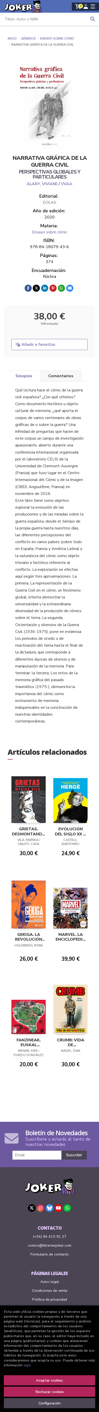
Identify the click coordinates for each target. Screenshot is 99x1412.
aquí (27, 1365)
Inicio (12, 39)
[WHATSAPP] (67, 1208)
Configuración (50, 1403)
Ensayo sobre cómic (57, 39)
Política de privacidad (49, 1299)
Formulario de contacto (49, 1254)
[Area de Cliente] (86, 6)
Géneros (29, 39)
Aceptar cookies (49, 1380)
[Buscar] (92, 19)
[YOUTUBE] (58, 1208)
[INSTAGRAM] (40, 1208)
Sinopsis (23, 376)
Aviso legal (49, 1281)
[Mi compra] (78, 7)
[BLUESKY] (49, 1208)
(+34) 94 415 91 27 (50, 1236)
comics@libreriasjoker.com (49, 1245)
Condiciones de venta (49, 1290)
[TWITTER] (32, 1208)
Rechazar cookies (49, 1391)
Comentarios (60, 376)
